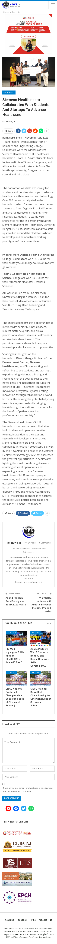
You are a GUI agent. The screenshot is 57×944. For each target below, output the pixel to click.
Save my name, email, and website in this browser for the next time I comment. (28, 789)
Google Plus (45, 920)
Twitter (33, 920)
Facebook (22, 920)
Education (8, 92)
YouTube (9, 920)
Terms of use (45, 937)
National (35, 633)
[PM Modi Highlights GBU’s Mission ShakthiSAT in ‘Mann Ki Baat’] (16, 638)
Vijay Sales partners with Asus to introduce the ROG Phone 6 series (41, 605)
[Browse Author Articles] (28, 531)
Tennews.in (9, 928)
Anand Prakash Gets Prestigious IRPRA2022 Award (16, 601)
